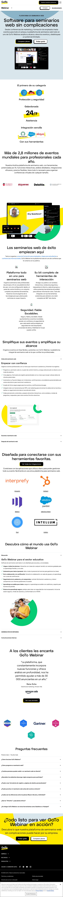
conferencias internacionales (11, 258)
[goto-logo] (31, 848)
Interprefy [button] (17, 491)
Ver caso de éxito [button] (31, 700)
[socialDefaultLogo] (20, 867)
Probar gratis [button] (40, 41)
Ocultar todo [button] (14, 755)
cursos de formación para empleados (29, 256)
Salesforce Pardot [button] (46, 511)
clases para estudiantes (49, 256)
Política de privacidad (37, 876)
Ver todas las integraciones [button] (31, 464)
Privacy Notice (39, 890)
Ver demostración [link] (57, 8)
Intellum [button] (46, 532)
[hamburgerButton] (60, 2)
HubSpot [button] (45, 491)
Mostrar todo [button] (5, 755)
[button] (31, 358)
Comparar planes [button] (24, 41)
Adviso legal (35, 880)
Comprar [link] (45, 8)
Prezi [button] (17, 532)
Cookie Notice (50, 890)
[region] (31, 889)
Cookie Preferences (31, 894)
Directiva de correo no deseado (9, 880)
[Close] (60, 884)
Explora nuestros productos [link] (48, 2)
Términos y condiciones (7, 876)
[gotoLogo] (4, 2)
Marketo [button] (17, 511)
